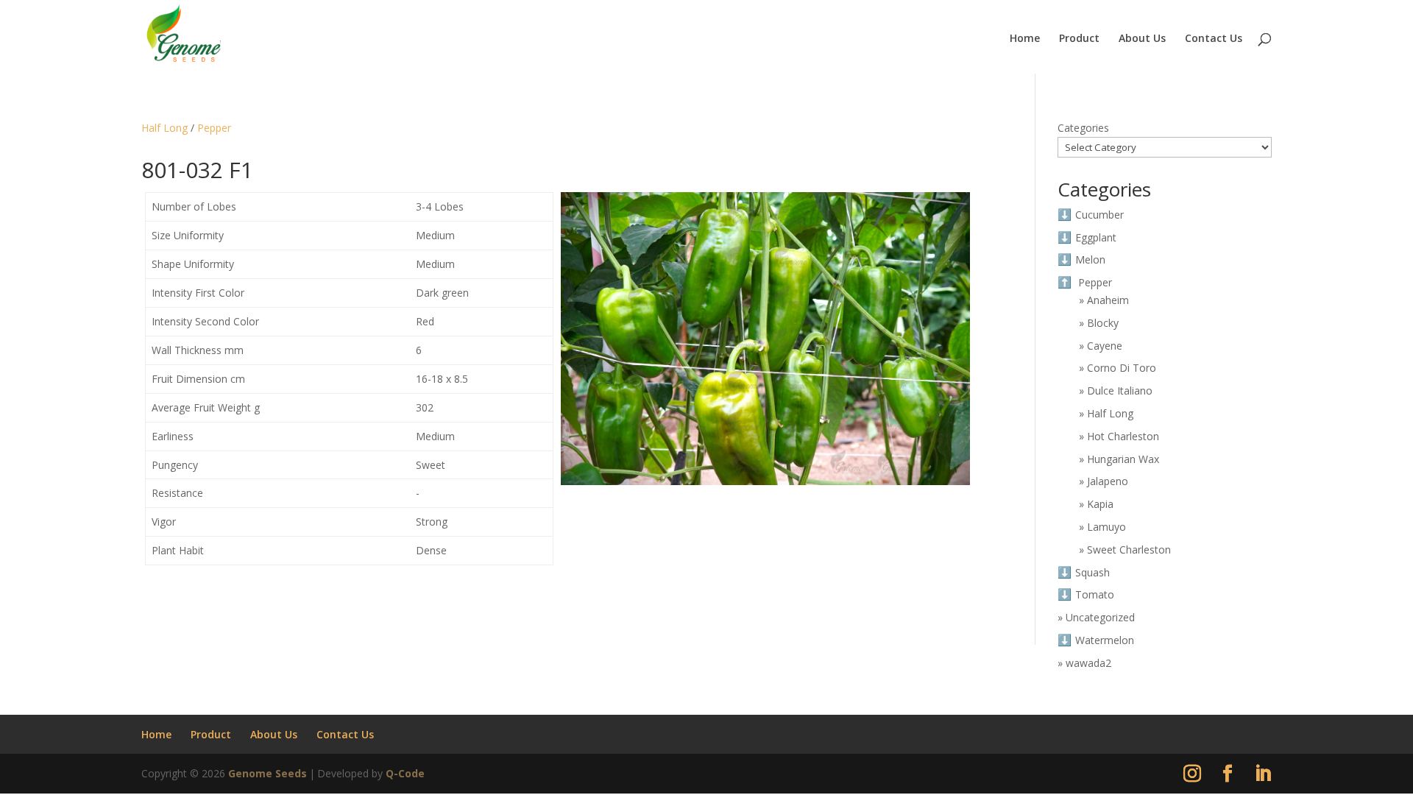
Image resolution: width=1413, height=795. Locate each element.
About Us (1142, 39)
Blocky (1103, 323)
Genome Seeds (267, 773)
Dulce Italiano (1119, 391)
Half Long (164, 128)
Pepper (214, 128)
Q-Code (405, 773)
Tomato (1094, 594)
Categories (1083, 128)
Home (1025, 39)
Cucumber (1099, 215)
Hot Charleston (1123, 436)
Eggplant (1095, 237)
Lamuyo (1106, 527)
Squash (1092, 572)
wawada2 (1088, 663)
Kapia (1100, 504)
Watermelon (1104, 640)
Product (1079, 39)
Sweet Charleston (1129, 549)
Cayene (1104, 346)
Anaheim (1108, 300)
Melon (1090, 259)
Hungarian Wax (1123, 459)
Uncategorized (1100, 617)
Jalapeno (1107, 481)
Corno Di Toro (1121, 368)
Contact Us (1213, 39)
